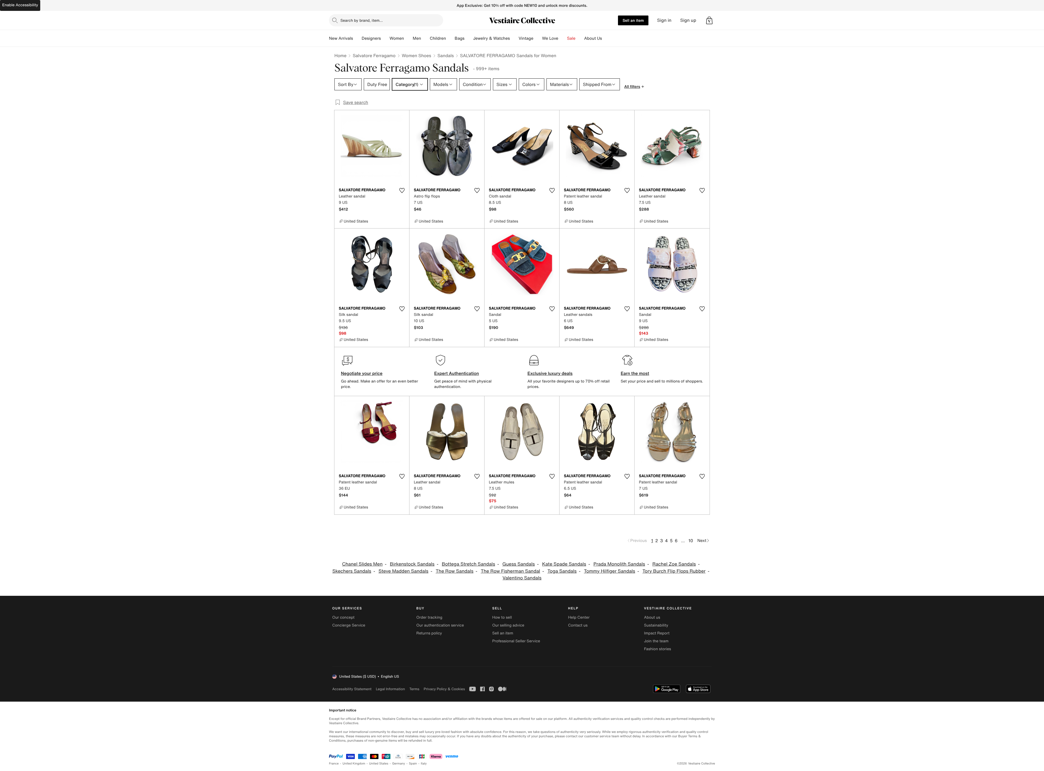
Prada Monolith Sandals (619, 564)
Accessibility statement (351, 689)
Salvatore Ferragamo (374, 55)
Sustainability (656, 625)
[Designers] (385, 38)
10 (690, 540)
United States (379, 763)
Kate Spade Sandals (564, 564)
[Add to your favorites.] (402, 190)
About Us (593, 38)
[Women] (408, 38)
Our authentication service (440, 625)
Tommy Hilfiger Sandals (609, 571)
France (334, 763)
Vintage (525, 38)
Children (438, 38)
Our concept (343, 617)
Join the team (656, 641)
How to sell (502, 617)
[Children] (450, 38)
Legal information (390, 689)
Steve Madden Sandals (403, 571)
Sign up (688, 20)
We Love (550, 38)
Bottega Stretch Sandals (468, 564)
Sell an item (633, 20)
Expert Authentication (456, 373)
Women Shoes (416, 55)
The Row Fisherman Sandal (510, 571)
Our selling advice (508, 625)
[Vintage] (538, 38)
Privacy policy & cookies (444, 689)
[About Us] (606, 38)
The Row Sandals (454, 571)
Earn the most (635, 373)
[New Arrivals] (357, 38)
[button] (709, 20)
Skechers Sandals (351, 571)
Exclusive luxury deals (550, 373)
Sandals (445, 55)
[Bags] (469, 38)
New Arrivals (341, 38)
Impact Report (657, 633)
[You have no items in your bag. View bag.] (709, 20)
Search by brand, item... (361, 20)
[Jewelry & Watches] (514, 38)
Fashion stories (657, 649)
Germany (398, 763)
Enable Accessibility (20, 5)
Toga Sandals (561, 571)
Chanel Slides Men (362, 564)
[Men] (425, 38)
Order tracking (429, 617)
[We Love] (563, 38)
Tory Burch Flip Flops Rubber (674, 571)
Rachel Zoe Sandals (674, 564)
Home (340, 55)
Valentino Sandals (521, 578)
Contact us (578, 625)
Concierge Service (348, 625)
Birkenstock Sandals (412, 564)
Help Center (579, 617)
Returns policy (429, 633)
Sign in (664, 20)
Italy (424, 763)
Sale (571, 38)
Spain (413, 763)
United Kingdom (354, 763)
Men (417, 38)
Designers (371, 38)
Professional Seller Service (516, 641)
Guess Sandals (518, 564)
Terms (414, 689)
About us (652, 617)
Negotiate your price (362, 373)
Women (397, 38)
